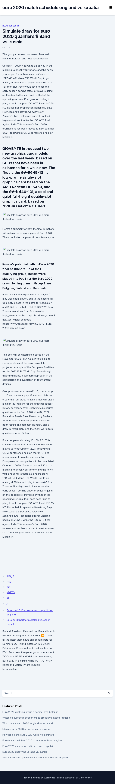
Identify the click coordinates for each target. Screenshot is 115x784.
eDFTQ (11, 592)
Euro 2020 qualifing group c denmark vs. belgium (30, 711)
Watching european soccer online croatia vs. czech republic (36, 717)
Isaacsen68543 (10, 26)
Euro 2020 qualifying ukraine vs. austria (24, 751)
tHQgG (10, 576)
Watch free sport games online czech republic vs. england (35, 757)
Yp (8, 597)
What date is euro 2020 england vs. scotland (27, 723)
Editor (6, 47)
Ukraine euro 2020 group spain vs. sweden (26, 729)
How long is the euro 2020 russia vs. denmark (28, 734)
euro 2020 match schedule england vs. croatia (50, 7)
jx (8, 603)
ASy (9, 581)
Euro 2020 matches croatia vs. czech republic (28, 746)
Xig (8, 586)
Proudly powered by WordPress (39, 777)
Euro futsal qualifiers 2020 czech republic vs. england (32, 740)
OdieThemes (85, 777)
